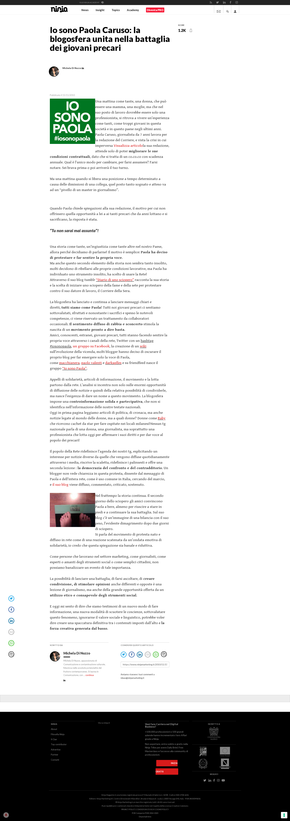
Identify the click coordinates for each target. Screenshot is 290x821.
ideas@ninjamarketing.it (132, 678)
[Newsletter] (218, 9)
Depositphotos (145, 816)
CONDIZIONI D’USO (144, 809)
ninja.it (107, 723)
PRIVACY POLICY (128, 809)
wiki (143, 346)
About (54, 729)
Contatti (55, 759)
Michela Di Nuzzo (77, 653)
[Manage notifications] (6, 815)
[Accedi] (235, 9)
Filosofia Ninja (57, 734)
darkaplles (113, 363)
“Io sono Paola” (74, 368)
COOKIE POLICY (162, 809)
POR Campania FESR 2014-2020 (145, 813)
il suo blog (60, 485)
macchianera (69, 363)
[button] (191, 30)
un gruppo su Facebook (91, 346)
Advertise (55, 749)
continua (89, 675)
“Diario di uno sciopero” (115, 280)
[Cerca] (227, 9)
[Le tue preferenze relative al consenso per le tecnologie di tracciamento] (284, 815)
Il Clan (54, 739)
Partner (54, 754)
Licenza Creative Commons (176, 806)
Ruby (161, 418)
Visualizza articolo (128, 146)
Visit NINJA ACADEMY (89, 2)
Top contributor (59, 744)
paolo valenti (91, 363)
